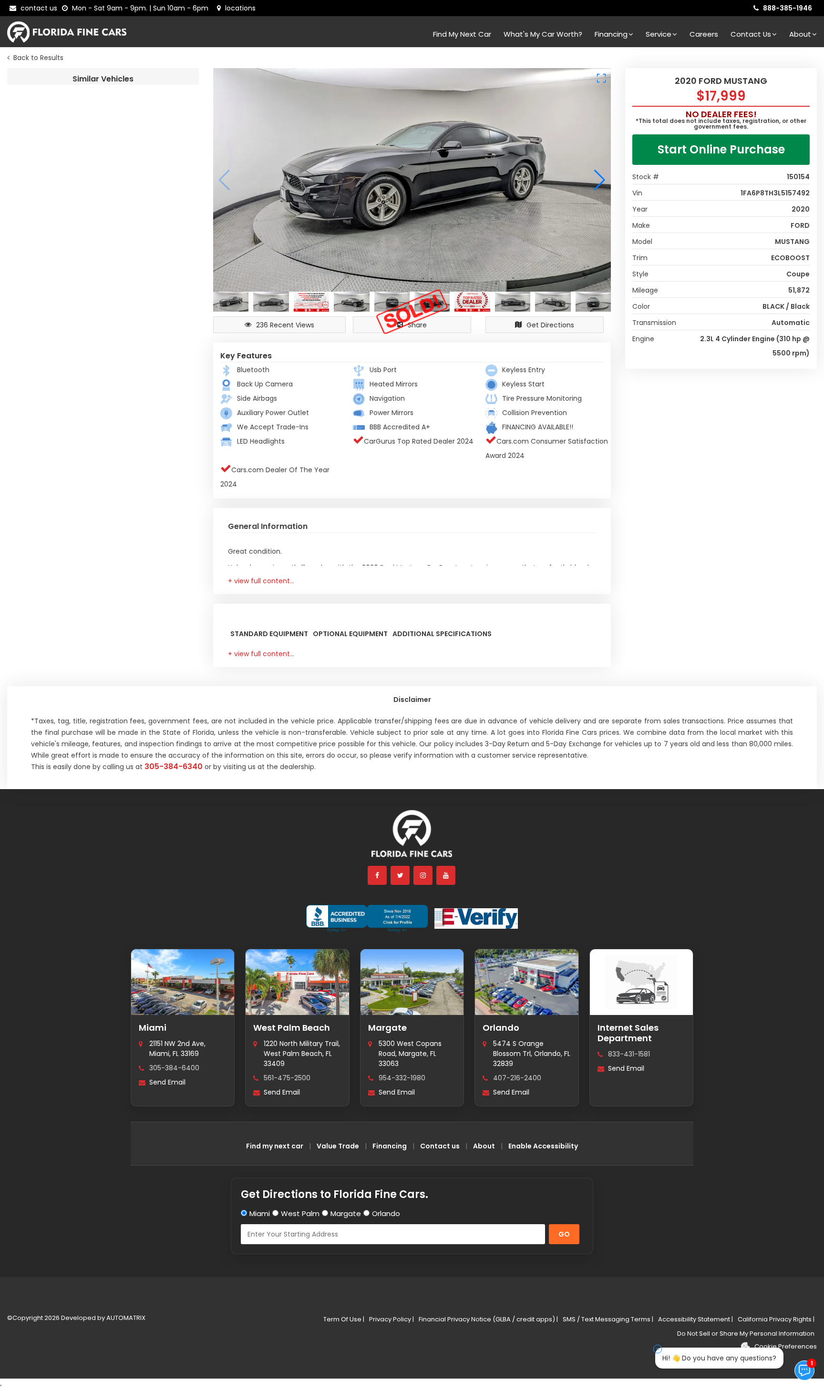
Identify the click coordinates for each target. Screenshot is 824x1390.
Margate (387, 1028)
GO (564, 1234)
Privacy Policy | (391, 1319)
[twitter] (401, 875)
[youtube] (446, 875)
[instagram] (423, 875)
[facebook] (378, 875)
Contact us (440, 1146)
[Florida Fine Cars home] (412, 838)
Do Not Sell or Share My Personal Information (745, 1333)
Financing (611, 34)
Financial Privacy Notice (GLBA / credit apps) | (488, 1319)
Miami (152, 1028)
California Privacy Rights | (776, 1319)
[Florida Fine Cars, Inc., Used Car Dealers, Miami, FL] (367, 919)
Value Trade (338, 1146)
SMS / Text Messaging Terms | (608, 1319)
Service (658, 34)
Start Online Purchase (721, 149)
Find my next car (462, 34)
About (800, 34)
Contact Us (751, 34)
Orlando (501, 1028)
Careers (704, 34)
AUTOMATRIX (125, 1317)
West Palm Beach (291, 1028)
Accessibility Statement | (695, 1319)
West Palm (300, 1213)
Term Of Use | (343, 1319)
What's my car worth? (543, 34)
